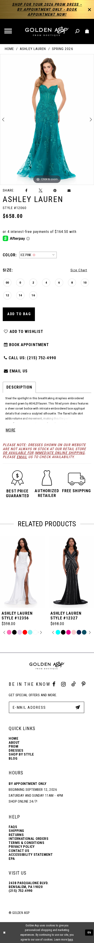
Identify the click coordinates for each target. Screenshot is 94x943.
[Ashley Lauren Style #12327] (22, 572)
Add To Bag (19, 314)
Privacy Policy (21, 846)
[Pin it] (55, 190)
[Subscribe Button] (77, 707)
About (14, 742)
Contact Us (19, 851)
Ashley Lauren (33, 49)
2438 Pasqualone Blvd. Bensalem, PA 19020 (28, 885)
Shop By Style (21, 754)
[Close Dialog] (4, 932)
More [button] (10, 430)
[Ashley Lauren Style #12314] (71, 572)
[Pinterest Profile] (83, 684)
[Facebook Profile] (54, 684)
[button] (8, 31)
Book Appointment (28, 344)
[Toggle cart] (87, 31)
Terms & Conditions (26, 843)
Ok (89, 932)
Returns (16, 835)
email (22, 457)
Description (19, 387)
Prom (13, 746)
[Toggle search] (77, 31)
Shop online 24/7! (23, 801)
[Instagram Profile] (63, 684)
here (70, 939)
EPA (12, 859)
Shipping (16, 831)
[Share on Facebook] (26, 190)
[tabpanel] (47, 119)
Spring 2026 (62, 49)
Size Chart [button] (78, 270)
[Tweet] (40, 190)
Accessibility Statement (31, 854)
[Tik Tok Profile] (73, 684)
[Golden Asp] (47, 31)
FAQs (13, 827)
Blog (13, 758)
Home (9, 49)
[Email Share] (69, 191)
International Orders (28, 839)
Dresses (16, 750)
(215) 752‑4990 (20, 891)
